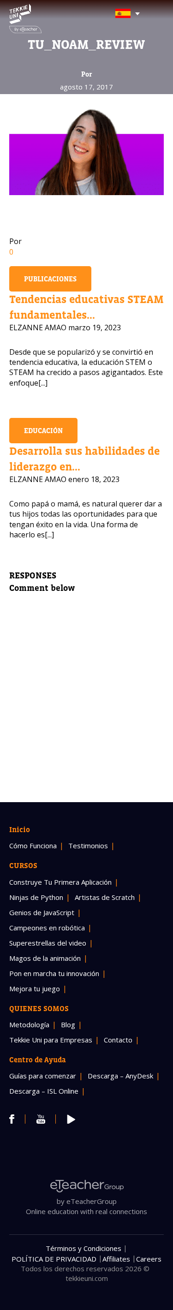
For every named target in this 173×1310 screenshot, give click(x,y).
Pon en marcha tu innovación (54, 973)
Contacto (118, 1039)
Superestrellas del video (47, 942)
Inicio (19, 829)
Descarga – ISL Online (43, 1091)
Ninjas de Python (36, 897)
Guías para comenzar (42, 1075)
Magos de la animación (45, 958)
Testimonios (88, 845)
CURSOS (23, 865)
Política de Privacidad (54, 1258)
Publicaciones (50, 279)
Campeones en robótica (47, 927)
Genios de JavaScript (41, 912)
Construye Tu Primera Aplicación (60, 882)
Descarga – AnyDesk (120, 1075)
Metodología (29, 1024)
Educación (43, 431)
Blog (68, 1024)
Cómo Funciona (33, 845)
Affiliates (116, 1258)
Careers (148, 1258)
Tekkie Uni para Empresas (50, 1039)
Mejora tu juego (34, 988)
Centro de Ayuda (37, 1059)
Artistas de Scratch (105, 897)
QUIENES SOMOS (39, 1008)
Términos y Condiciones (83, 1248)
